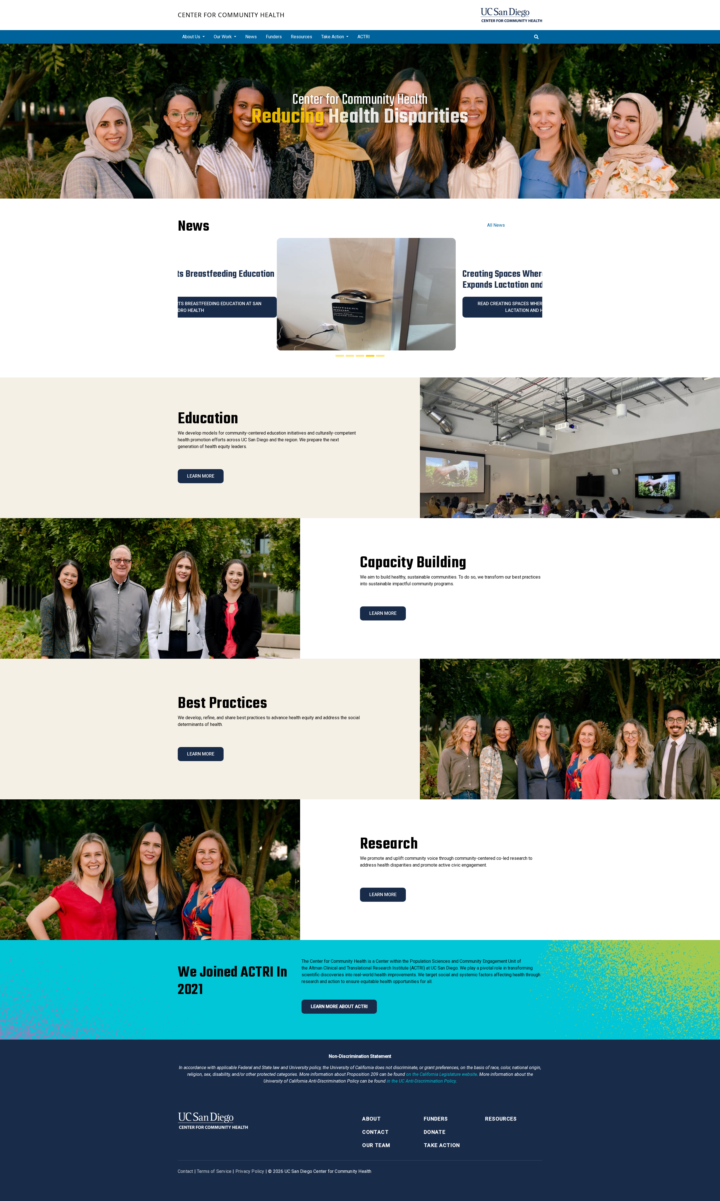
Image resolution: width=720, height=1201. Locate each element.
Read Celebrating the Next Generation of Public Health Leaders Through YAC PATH (453, 307)
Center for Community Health (231, 15)
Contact (375, 1132)
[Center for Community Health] (213, 1120)
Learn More (200, 476)
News (251, 36)
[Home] (511, 15)
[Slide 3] (360, 356)
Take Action (442, 1145)
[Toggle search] (536, 37)
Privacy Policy (249, 1171)
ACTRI (363, 36)
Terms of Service (214, 1171)
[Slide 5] (380, 356)
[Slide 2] (350, 356)
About (371, 1119)
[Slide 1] (340, 356)
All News (496, 225)
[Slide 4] (370, 356)
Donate (435, 1132)
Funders (274, 36)
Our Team (376, 1145)
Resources (301, 36)
